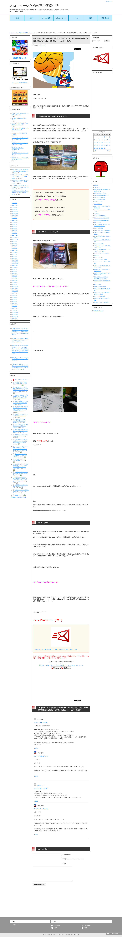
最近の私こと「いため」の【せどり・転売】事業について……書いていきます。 (20, 359)
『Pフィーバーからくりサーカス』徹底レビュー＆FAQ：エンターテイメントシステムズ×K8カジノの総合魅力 (20, 449)
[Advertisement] (61, 27)
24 (107, 145)
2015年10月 (15, 291)
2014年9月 (14, 318)
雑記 (90, 18)
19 (94, 145)
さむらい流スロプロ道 (99, 197)
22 (102, 145)
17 (107, 142)
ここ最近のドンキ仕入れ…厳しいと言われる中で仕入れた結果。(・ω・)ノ (20, 187)
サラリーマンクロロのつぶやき (101, 218)
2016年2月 (14, 282)
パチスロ (75, 18)
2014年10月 (15, 316)
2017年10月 (15, 239)
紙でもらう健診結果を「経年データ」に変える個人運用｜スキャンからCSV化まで (20, 396)
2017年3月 (14, 254)
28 (99, 148)
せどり (32, 18)
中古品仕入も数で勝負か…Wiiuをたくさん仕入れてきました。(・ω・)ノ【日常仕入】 (20, 340)
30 (104, 148)
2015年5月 (14, 301)
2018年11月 (15, 213)
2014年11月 (15, 314)
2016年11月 (15, 263)
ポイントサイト (61, 18)
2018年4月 (14, 226)
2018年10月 (15, 216)
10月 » (108, 150)
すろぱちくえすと (98, 201)
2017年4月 (14, 252)
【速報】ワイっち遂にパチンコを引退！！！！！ (20, 435)
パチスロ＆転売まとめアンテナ (101, 253)
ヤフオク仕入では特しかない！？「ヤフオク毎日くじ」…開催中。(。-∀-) (20, 176)
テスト (16, 495)
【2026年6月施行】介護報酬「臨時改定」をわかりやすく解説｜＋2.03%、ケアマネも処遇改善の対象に (20, 408)
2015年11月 (15, 288)
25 (109, 145)
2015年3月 (14, 306)
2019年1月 (14, 209)
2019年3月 (14, 205)
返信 (36, 748)
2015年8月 (14, 295)
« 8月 (95, 150)
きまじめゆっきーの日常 (100, 193)
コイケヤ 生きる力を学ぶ (100, 215)
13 (97, 142)
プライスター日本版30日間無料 (20, 82)
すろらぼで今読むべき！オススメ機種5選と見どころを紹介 (20, 473)
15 (102, 142)
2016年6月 (14, 273)
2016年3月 (14, 280)
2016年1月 (14, 284)
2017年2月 (14, 256)
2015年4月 (14, 303)
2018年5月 (14, 224)
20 (97, 145)
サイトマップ (109, 1)
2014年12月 (15, 312)
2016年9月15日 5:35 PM (40, 788)
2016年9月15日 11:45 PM (41, 809)
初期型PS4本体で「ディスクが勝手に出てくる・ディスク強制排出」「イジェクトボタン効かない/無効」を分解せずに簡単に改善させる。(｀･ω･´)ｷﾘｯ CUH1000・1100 (20, 349)
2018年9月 (14, 218)
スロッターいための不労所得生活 (34, 6)
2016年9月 (14, 267)
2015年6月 (14, 299)
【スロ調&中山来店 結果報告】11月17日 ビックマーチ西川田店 (20, 431)
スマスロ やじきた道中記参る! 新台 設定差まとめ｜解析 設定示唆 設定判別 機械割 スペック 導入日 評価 (20, 389)
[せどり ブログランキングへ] (56, 668)
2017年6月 (14, 248)
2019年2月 (14, 207)
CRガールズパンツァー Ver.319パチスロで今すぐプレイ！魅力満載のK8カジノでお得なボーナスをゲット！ (20, 479)
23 (104, 145)
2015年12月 (15, 286)
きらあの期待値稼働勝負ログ (101, 195)
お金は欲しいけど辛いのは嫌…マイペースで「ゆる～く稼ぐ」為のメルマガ (56, 649)
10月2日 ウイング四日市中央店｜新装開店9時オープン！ (20, 486)
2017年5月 (14, 250)
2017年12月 (15, 235)
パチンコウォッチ (98, 257)
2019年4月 (14, 203)
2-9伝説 (96, 185)
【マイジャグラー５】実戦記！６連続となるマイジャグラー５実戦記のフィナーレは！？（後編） (20, 466)
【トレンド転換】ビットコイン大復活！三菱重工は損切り (20, 403)
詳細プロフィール (19, 58)
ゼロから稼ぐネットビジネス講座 (102, 230)
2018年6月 (14, 222)
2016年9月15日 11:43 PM (41, 756)
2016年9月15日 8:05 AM (40, 722)
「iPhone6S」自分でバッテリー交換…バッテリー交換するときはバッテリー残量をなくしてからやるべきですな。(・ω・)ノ (20, 367)
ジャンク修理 (46, 18)
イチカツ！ (97, 213)
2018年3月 (14, 228)
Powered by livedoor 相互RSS (18, 497)
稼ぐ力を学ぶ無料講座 (99, 296)
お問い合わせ (105, 18)
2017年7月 (14, 246)
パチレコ (96, 255)
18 (109, 142)
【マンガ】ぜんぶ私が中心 (21, 380)
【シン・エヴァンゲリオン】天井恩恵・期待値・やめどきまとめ (20, 455)
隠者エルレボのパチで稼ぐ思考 (101, 302)
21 (99, 145)
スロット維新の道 (98, 228)
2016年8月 (14, 269)
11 (109, 139)
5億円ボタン (97, 187)
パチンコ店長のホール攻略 (100, 259)
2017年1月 (14, 258)
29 (102, 148)
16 (104, 142)
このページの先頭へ (114, 933)
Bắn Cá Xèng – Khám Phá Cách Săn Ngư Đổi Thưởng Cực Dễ (20, 426)
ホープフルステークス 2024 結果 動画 (19, 459)
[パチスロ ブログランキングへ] (66, 668)
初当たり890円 (97, 284)
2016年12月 (15, 261)
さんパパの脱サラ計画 (99, 199)
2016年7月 (14, 271)
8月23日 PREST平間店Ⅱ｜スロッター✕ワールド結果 (20, 383)
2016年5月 (14, 276)
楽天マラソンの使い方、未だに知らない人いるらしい (20, 415)
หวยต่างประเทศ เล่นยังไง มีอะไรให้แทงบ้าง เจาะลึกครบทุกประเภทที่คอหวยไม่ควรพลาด (20, 441)
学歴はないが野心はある (100, 286)
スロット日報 (97, 222)
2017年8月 (14, 243)
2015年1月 (14, 310)
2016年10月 (15, 265)
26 (94, 148)
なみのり (39, 785)
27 (97, 148)
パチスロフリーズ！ (99, 243)
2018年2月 (14, 231)
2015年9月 (14, 293)
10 (107, 139)
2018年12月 (15, 211)
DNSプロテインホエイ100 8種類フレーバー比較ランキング (21, 491)
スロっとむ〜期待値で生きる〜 (101, 220)
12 (94, 142)
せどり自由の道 (98, 204)
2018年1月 (14, 233)
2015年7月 (14, 297)
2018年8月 (14, 220)
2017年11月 (15, 237)
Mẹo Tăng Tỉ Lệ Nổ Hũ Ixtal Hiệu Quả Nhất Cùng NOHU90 (19, 421)
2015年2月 (14, 308)
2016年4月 (14, 278)
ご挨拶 (55, 928)
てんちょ (15, 172)
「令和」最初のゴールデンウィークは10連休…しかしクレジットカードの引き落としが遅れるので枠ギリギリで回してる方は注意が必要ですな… (20, 331)
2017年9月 (14, 241)
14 (99, 142)
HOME (17, 18)
